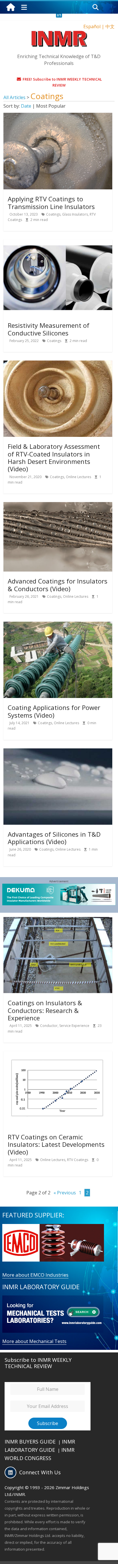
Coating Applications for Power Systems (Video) (54, 711)
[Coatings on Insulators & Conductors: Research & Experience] (57, 920)
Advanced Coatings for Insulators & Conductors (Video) (57, 585)
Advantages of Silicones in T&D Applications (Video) (54, 838)
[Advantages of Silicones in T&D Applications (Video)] (57, 752)
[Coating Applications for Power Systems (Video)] (57, 625)
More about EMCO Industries (35, 1275)
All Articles (15, 97)
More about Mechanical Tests (34, 1341)
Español (92, 26)
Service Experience (74, 1025)
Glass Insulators (75, 214)
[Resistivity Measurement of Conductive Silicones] (57, 243)
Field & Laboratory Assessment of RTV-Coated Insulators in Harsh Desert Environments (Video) (54, 457)
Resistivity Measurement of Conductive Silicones (48, 329)
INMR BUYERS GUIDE (30, 1441)
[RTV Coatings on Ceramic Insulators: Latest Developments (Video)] (57, 1054)
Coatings (53, 214)
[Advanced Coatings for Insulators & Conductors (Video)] (57, 505)
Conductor (49, 1025)
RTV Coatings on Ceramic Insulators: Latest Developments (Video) (56, 1144)
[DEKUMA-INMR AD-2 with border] (59, 887)
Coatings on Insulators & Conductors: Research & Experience (45, 1010)
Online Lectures (78, 476)
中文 (110, 26)
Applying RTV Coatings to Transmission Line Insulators (51, 202)
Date (26, 106)
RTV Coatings (77, 1159)
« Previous (65, 1193)
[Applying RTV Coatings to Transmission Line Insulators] (57, 116)
